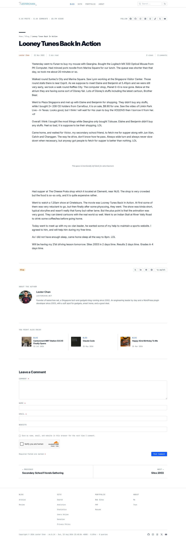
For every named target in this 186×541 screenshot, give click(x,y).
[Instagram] (140, 19)
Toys (135, 505)
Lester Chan (24, 55)
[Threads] (150, 19)
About (101, 4)
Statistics (62, 509)
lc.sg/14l (161, 270)
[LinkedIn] (145, 19)
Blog (72, 4)
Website (23, 425)
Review (22, 505)
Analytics (61, 505)
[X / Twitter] (160, 19)
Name (22, 403)
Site (80, 4)
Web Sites (99, 500)
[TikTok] (155, 19)
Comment (24, 379)
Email (23, 414)
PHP (96, 505)
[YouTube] (165, 19)
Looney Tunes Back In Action (59, 43)
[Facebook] (130, 19)
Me (134, 500)
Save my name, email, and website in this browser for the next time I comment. (58, 436)
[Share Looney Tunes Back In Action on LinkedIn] (141, 270)
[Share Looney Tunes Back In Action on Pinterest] (152, 270)
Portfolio (91, 4)
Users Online (62, 514)
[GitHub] (135, 19)
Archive (22, 500)
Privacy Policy (63, 524)
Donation (61, 519)
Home (21, 36)
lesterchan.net (44, 296)
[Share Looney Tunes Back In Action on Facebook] (146, 270)
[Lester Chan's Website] (28, 4)
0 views (149, 55)
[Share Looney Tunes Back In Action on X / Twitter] (135, 270)
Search (60, 500)
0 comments (162, 55)
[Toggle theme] (165, 4)
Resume (98, 509)
